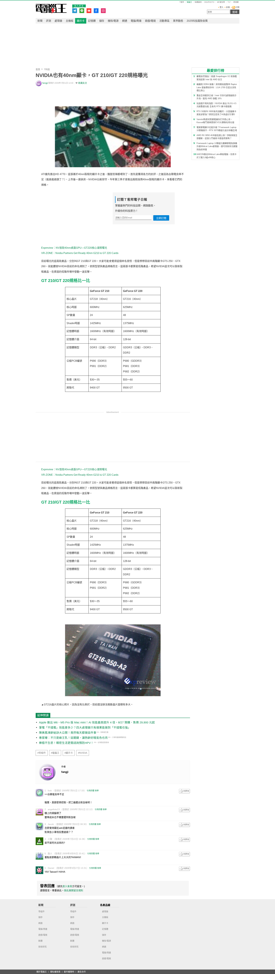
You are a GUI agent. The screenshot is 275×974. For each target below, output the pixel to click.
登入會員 (67, 886)
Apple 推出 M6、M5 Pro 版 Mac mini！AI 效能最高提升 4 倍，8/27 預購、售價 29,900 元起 (97, 722)
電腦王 (51, 9)
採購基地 (198, 2)
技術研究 (42, 946)
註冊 (228, 7)
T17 (229, 2)
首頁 (38, 69)
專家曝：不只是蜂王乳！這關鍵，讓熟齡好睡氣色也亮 (73, 737)
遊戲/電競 (150, 20)
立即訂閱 (161, 218)
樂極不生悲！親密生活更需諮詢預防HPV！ (66, 742)
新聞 (39, 20)
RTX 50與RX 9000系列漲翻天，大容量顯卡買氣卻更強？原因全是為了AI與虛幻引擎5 (216, 113)
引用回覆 (90, 791)
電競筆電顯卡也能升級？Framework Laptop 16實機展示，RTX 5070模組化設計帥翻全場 (217, 129)
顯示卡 (81, 20)
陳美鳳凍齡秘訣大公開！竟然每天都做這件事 (67, 732)
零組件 (41, 911)
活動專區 (164, 20)
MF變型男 (221, 2)
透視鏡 (236, 2)
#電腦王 (55, 753)
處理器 (58, 20)
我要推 (184, 791)
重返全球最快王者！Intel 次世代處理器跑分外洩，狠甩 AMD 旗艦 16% (216, 97)
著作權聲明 (69, 972)
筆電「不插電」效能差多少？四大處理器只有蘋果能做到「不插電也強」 (85, 727)
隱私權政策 (55, 972)
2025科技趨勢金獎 (197, 20)
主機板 (69, 20)
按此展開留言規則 (73, 890)
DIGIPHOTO (209, 2)
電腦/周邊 (136, 20)
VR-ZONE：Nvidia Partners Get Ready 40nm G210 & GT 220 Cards (79, 253)
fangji (45, 83)
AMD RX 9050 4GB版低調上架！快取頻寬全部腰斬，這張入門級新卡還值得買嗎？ (217, 137)
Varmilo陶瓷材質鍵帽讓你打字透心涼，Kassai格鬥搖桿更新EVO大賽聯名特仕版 (215, 121)
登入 (221, 7)
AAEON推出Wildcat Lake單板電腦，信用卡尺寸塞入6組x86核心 (216, 156)
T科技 (47, 69)
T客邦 (181, 2)
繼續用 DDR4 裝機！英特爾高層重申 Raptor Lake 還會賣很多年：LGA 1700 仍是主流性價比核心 (217, 87)
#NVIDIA (82, 753)
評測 (48, 20)
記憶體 (92, 20)
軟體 (40, 941)
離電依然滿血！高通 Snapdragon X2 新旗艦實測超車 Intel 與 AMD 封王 (217, 78)
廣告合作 (82, 972)
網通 (124, 20)
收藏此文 (82, 83)
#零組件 (41, 753)
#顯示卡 (68, 753)
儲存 (101, 20)
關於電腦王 (41, 972)
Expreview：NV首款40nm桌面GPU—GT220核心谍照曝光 (74, 247)
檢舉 (97, 791)
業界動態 (178, 20)
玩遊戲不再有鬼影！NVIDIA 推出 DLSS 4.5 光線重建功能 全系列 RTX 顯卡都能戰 (216, 105)
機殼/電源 (113, 20)
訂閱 (237, 7)
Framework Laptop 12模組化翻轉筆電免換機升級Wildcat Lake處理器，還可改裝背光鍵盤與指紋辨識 (217, 146)
